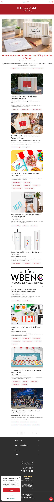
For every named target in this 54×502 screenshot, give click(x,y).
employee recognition (18, 188)
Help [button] (16, 454)
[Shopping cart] (52, 2)
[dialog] (11, 488)
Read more (12, 487)
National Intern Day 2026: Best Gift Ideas (25, 173)
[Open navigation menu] (2, 2)
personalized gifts (17, 341)
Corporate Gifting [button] (22, 445)
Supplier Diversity (28, 300)
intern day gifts (28, 182)
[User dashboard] (49, 2)
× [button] (19, 477)
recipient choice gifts (28, 341)
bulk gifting (25, 384)
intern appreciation (17, 185)
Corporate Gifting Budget (38, 68)
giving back (16, 424)
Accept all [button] (11, 490)
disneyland (34, 421)
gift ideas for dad (37, 338)
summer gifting (35, 381)
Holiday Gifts (26, 68)
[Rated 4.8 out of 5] (28, 476)
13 (32, 433)
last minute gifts (27, 338)
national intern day (17, 182)
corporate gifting (17, 381)
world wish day (25, 421)
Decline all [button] (11, 495)
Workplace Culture (37, 109)
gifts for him (39, 341)
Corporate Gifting (16, 68)
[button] (11, 498)
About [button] (17, 450)
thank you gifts (16, 384)
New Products (37, 263)
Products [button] (18, 440)
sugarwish (15, 344)
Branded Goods (27, 263)
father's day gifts (17, 338)
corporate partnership (26, 424)
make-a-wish (16, 421)
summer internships (30, 188)
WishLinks (26, 225)
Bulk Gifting (34, 225)
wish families (37, 424)
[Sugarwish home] (26, 2)
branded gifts (27, 185)
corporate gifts (37, 185)
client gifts (26, 381)
